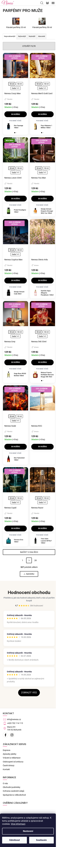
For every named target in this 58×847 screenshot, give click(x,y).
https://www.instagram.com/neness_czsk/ (12, 735)
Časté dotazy (8, 765)
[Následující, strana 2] (29, 560)
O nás (5, 783)
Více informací (18, 824)
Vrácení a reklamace (11, 758)
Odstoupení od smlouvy (13, 762)
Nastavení (28, 831)
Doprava (6, 750)
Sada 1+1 (15, 88)
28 (35, 560)
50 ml (19, 84)
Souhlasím (41, 840)
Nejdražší (32, 36)
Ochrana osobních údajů (13, 791)
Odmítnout (14, 840)
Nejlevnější (22, 36)
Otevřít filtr (29, 46)
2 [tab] (16, 132)
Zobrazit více (29, 692)
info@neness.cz (14, 719)
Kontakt (6, 769)
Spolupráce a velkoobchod (14, 795)
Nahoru (30, 574)
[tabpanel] (15, 126)
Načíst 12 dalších (29, 552)
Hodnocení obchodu (29, 592)
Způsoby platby (9, 754)
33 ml (12, 84)
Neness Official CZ (5, 735)
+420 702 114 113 (15, 723)
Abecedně (41, 36)
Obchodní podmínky (11, 787)
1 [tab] (14, 132)
